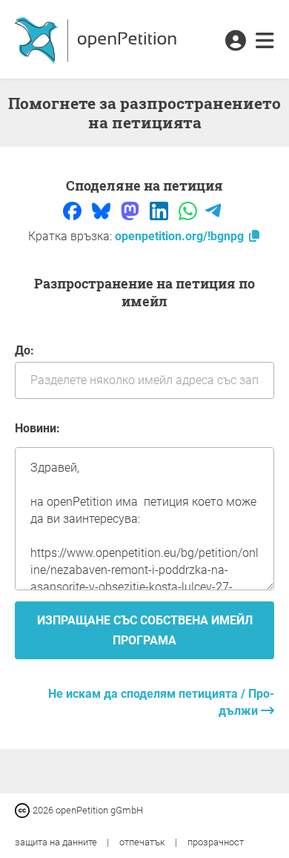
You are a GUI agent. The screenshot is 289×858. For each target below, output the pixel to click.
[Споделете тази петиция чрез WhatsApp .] (189, 210)
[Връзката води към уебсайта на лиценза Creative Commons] (24, 809)
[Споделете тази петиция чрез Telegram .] (213, 210)
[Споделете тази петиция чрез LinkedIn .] (160, 210)
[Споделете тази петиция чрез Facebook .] (73, 210)
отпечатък (143, 842)
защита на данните (57, 842)
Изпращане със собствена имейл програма (145, 630)
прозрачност (215, 842)
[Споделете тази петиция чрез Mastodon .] (131, 210)
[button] (235, 41)
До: (24, 350)
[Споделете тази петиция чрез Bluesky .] (102, 210)
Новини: (37, 428)
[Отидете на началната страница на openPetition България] (97, 39)
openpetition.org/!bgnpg (181, 236)
